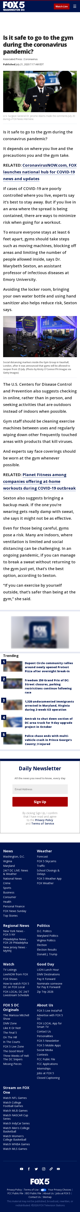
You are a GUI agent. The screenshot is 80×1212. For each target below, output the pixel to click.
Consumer (9, 897)
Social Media (45, 1050)
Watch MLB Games (15, 1110)
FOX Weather (45, 883)
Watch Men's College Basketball (16, 1129)
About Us (45, 1005)
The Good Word (13, 1051)
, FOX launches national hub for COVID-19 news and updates (40, 172)
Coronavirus (30, 59)
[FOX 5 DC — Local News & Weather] (14, 6)
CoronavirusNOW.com (45, 165)
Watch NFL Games (15, 1098)
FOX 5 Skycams (46, 861)
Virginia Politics (46, 940)
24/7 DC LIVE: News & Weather (15, 872)
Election (42, 945)
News (8, 851)
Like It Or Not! (12, 1028)
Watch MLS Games (15, 1149)
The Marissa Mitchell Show (16, 1016)
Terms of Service (42, 823)
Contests (42, 1054)
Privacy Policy (44, 820)
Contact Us (44, 1031)
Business (8, 892)
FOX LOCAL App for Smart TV (49, 1025)
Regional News (16, 925)
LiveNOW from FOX (15, 974)
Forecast (42, 856)
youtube (21, 1169)
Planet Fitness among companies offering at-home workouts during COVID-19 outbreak (39, 481)
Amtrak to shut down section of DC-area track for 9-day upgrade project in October (49, 723)
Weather (44, 851)
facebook (29, 1169)
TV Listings (10, 969)
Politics (43, 925)
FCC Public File (46, 1059)
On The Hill (10, 1037)
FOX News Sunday (14, 911)
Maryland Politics (47, 935)
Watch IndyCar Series (16, 1123)
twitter (36, 1169)
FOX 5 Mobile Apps (49, 1045)
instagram (44, 1169)
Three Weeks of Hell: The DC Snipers (16, 1057)
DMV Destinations (48, 974)
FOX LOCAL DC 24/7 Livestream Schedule (16, 993)
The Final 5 (10, 1032)
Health (7, 901)
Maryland (9, 866)
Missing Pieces (12, 1064)
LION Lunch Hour (48, 969)
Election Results (47, 949)
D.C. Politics (44, 931)
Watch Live (62, 6)
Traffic (41, 866)
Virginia (7, 861)
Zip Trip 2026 (45, 991)
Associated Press (12, 59)
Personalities (45, 1036)
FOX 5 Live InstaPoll (49, 1010)
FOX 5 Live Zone (13, 1046)
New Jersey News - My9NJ (15, 949)
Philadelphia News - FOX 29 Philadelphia (15, 940)
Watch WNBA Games (16, 1144)
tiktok (51, 1169)
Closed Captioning (48, 1078)
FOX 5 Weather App (49, 878)
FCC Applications (47, 1064)
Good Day (45, 964)
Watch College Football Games (13, 1104)
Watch (8, 964)
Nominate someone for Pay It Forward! (49, 985)
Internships (44, 1068)
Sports (7, 888)
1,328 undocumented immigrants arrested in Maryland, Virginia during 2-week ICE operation (49, 705)
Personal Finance (14, 906)
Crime (6, 883)
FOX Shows (10, 979)
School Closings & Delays (48, 872)
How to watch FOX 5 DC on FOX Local (16, 985)
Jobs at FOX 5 (45, 1073)
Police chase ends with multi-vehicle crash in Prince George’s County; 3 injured (48, 740)
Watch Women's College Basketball (14, 1137)
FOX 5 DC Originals (11, 1007)
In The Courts (11, 1042)
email (58, 1169)
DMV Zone (10, 1023)
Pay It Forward (46, 979)
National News (12, 878)
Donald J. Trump (47, 954)
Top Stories (10, 915)
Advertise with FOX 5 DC (50, 1016)
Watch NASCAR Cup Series (15, 1116)
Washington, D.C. (14, 856)
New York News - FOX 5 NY (14, 932)
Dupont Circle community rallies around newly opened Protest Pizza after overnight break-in (49, 667)
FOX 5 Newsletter (48, 1040)
